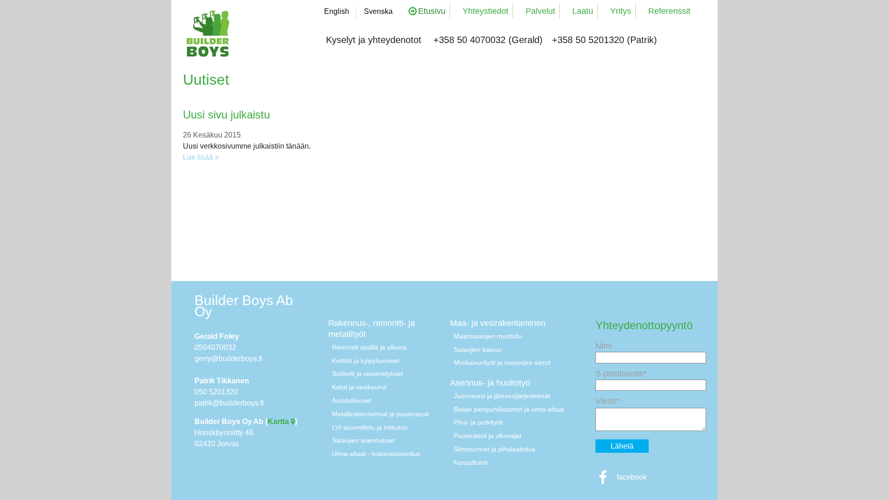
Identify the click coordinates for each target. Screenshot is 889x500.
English (336, 11)
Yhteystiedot (485, 11)
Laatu (582, 11)
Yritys (620, 11)
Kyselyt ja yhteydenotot (373, 40)
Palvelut (540, 11)
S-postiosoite (619, 373)
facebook (631, 477)
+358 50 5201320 (588, 40)
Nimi (603, 345)
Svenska (378, 11)
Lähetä (622, 446)
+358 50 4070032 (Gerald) (488, 40)
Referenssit (669, 11)
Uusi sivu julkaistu (226, 114)
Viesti (605, 401)
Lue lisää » (201, 157)
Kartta (279, 421)
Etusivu (431, 11)
